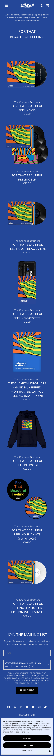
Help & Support (27, 715)
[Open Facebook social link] (9, 707)
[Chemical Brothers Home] (27, 5)
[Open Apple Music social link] (33, 707)
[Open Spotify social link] (39, 707)
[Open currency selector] (41, 5)
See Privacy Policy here (27, 683)
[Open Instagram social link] (21, 707)
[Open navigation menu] (6, 5)
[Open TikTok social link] (45, 707)
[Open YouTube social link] (27, 707)
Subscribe (27, 690)
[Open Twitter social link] (15, 707)
